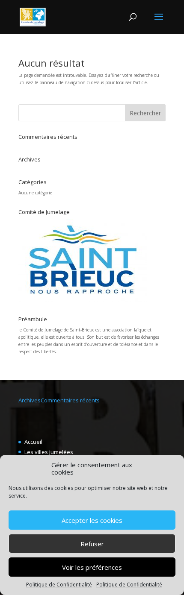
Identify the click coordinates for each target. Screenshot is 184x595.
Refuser (92, 543)
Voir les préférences (92, 567)
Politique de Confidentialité (59, 584)
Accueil (33, 442)
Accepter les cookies (92, 520)
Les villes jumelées (48, 452)
